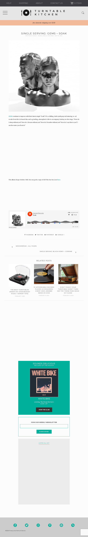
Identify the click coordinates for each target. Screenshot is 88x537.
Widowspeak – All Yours (26, 246)
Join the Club (44, 410)
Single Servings (48, 35)
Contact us (56, 3)
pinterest (50, 234)
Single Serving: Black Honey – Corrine (56, 251)
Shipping (23, 3)
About (39, 3)
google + (60, 234)
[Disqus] (44, 327)
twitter (39, 234)
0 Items (78, 3)
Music (40, 35)
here (58, 180)
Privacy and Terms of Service (17, 530)
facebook (29, 234)
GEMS (10, 116)
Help (8, 3)
